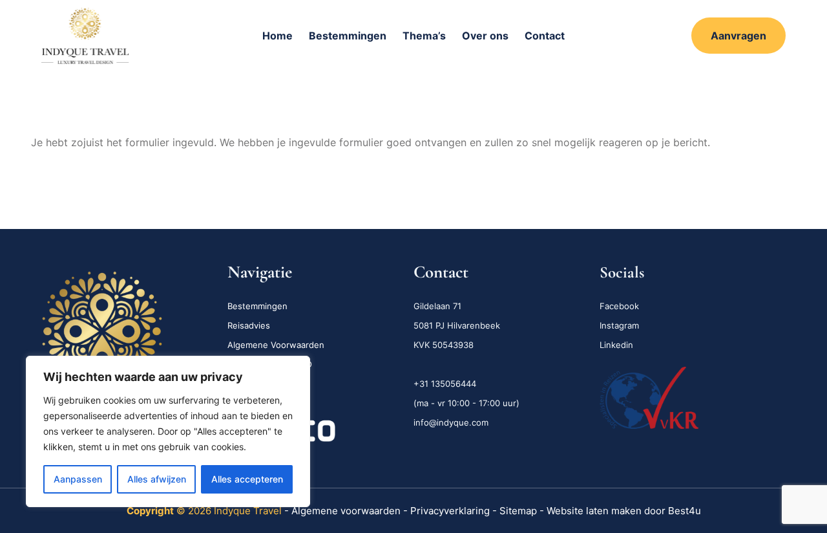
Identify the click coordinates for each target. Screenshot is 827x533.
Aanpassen (78, 478)
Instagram (619, 325)
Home (277, 35)
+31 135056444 (445, 383)
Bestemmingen (347, 35)
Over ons (485, 35)
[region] (168, 431)
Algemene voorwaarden (346, 511)
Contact (545, 35)
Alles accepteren (247, 478)
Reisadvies (248, 325)
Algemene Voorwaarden (275, 345)
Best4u (684, 511)
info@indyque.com (451, 422)
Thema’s (424, 35)
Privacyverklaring (451, 511)
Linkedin (616, 345)
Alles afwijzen (156, 478)
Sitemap (518, 511)
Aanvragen (738, 35)
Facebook (619, 306)
